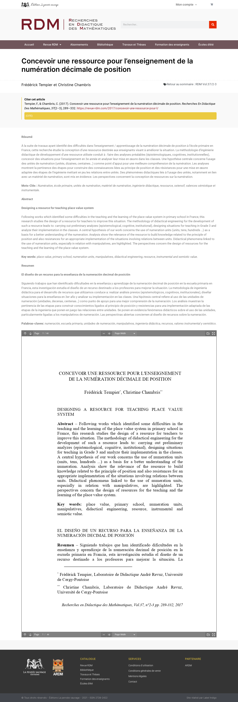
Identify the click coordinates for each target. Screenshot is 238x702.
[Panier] (211, 4)
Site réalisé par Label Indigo (202, 697)
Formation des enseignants (172, 44)
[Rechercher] (213, 24)
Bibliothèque (105, 44)
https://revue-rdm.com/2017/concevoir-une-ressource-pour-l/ (117, 108)
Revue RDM (50, 44)
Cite (29, 115)
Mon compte (184, 4)
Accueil (29, 44)
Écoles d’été (206, 44)
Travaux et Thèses (134, 44)
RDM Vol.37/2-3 (206, 84)
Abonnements (79, 44)
